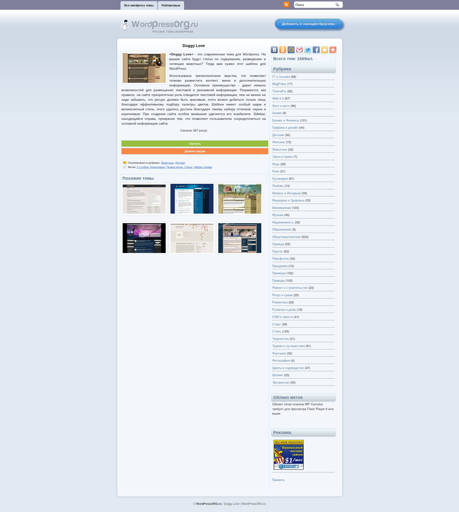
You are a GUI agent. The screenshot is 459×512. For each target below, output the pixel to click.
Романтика (280, 302)
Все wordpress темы (138, 5)
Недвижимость (283, 222)
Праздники (280, 266)
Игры (275, 164)
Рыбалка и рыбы (284, 309)
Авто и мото (281, 105)
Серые (188, 167)
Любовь (278, 185)
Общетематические (286, 236)
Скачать (195, 143)
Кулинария (280, 178)
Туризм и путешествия (288, 345)
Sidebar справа (203, 167)
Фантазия (279, 353)
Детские (180, 162)
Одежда (278, 244)
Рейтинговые (171, 5)
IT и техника (281, 76)
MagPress (279, 83)
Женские (278, 142)
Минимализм (281, 207)
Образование (281, 229)
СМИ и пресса (282, 316)
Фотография (281, 360)
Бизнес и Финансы (285, 120)
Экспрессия (280, 382)
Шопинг (277, 375)
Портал (277, 251)
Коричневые (157, 167)
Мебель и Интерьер (286, 193)
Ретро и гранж (282, 295)
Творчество (280, 338)
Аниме (277, 113)
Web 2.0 (278, 98)
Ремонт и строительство (290, 287)
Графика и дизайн (285, 127)
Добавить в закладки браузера (308, 24)
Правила (278, 479)
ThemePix (279, 91)
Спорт (276, 324)
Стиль (276, 331)
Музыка (277, 214)
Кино (275, 171)
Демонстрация (195, 151)
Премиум (278, 273)
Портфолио (280, 258)
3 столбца (143, 167)
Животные (167, 162)
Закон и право (282, 156)
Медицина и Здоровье (288, 200)
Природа (278, 280)
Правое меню (174, 167)
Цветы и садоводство (288, 367)
